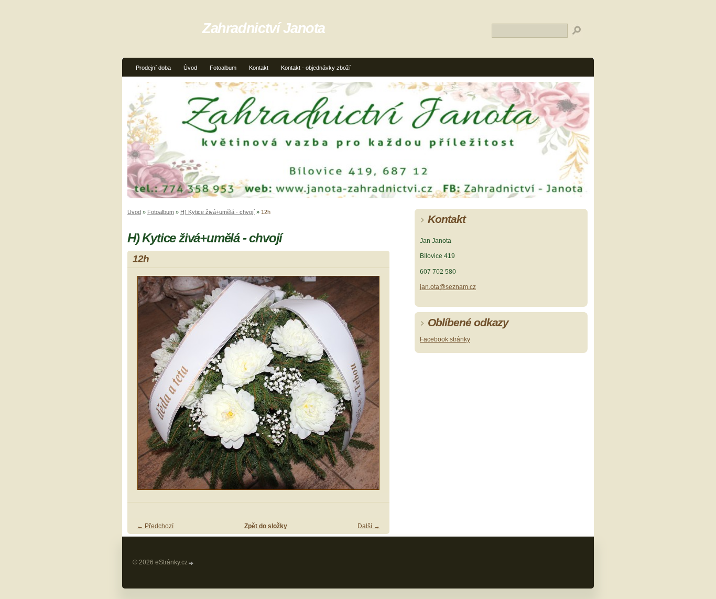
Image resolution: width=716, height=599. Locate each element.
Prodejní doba (153, 68)
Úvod (190, 68)
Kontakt (258, 68)
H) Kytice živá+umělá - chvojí (217, 212)
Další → (368, 526)
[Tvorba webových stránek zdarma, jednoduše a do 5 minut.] (191, 563)
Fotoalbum (223, 68)
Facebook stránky (445, 339)
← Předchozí (155, 526)
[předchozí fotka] (144, 387)
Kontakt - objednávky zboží (316, 68)
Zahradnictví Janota (263, 28)
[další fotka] (372, 387)
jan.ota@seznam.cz (448, 287)
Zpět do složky (265, 526)
